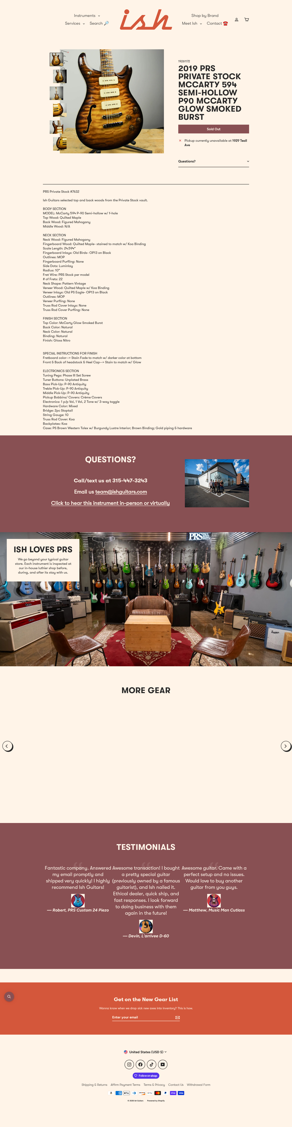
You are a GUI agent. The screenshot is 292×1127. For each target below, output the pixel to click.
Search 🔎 (99, 23)
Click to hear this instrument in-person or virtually (110, 503)
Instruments (85, 15)
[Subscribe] (177, 1017)
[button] (9, 997)
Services (73, 23)
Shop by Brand (204, 15)
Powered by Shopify (156, 1101)
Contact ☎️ (217, 23)
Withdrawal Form (198, 1084)
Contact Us (176, 1084)
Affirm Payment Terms (125, 1084)
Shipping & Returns (94, 1084)
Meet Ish (190, 23)
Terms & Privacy (154, 1084)
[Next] (286, 746)
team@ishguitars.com (121, 492)
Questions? (187, 161)
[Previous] (7, 746)
